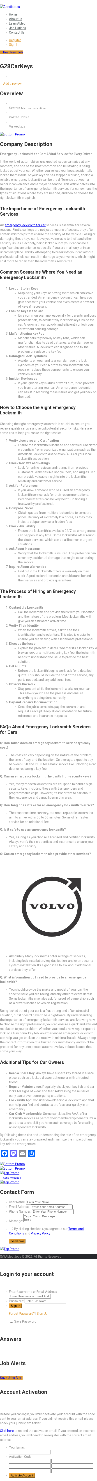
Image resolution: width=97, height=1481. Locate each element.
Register (15, 40)
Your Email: (17, 1447)
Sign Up (42, 1313)
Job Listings (17, 28)
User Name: (17, 1202)
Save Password (25, 1321)
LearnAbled (17, 23)
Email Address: (19, 1207)
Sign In (13, 44)
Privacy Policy (40, 1233)
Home (13, 14)
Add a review (12, 83)
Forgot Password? (22, 1313)
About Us (15, 19)
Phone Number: (20, 1211)
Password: (16, 1301)
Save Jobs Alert (11, 1378)
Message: (16, 1221)
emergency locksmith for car (25, 225)
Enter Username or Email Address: (33, 1292)
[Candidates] (10, 7)
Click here (7, 1431)
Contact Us (17, 32)
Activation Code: (20, 1456)
